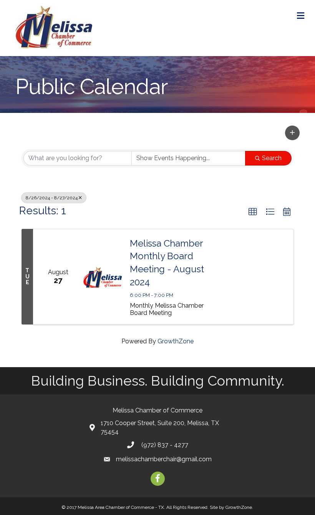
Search (272, 158)
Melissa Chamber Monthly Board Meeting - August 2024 (167, 263)
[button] (292, 133)
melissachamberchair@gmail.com (164, 459)
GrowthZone (176, 341)
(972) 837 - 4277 (164, 445)
